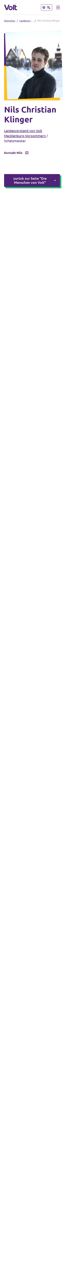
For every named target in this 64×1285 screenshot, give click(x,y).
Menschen (9, 20)
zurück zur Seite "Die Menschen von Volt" (30, 180)
